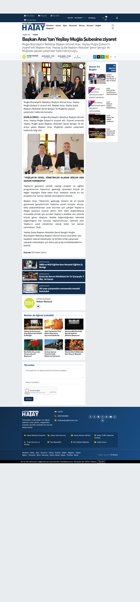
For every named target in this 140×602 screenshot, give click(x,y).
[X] (94, 417)
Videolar (44, 16)
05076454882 (63, 416)
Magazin (50, 28)
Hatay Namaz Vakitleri (82, 435)
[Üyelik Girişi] (116, 18)
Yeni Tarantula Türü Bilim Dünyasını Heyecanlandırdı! (53, 333)
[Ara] (113, 25)
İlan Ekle (56, 16)
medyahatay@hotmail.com (68, 420)
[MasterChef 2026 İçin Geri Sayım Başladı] (74, 345)
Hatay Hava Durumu (58, 435)
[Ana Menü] (113, 28)
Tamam (101, 462)
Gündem (50, 25)
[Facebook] (90, 417)
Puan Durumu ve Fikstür (32, 443)
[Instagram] (102, 417)
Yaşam (35, 35)
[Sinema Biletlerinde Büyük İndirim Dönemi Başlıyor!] (74, 324)
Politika (70, 455)
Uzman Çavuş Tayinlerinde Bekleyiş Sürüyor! (52, 354)
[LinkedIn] (106, 417)
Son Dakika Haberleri (81, 442)
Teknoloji (31, 455)
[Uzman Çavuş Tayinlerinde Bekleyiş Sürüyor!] (54, 345)
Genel (76, 455)
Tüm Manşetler (55, 442)
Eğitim (24, 455)
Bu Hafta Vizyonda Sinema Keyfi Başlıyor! (32, 354)
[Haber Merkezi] (29, 303)
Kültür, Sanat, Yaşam (57, 455)
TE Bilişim (114, 455)
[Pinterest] (98, 417)
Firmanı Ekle (31, 20)
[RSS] (102, 420)
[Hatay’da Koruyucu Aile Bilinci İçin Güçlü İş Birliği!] (33, 324)
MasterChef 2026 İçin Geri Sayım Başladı (74, 353)
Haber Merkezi (44, 301)
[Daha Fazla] (107, 57)
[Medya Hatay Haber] (33, 27)
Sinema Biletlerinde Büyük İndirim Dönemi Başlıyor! (73, 333)
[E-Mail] (38, 306)
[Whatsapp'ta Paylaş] (103, 57)
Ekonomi (73, 25)
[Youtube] (110, 417)
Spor (65, 25)
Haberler (26, 35)
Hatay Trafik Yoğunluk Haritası (104, 436)
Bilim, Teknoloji (42, 455)
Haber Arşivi (102, 442)
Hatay (58, 25)
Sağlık (98, 25)
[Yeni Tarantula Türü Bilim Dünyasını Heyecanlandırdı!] (54, 324)
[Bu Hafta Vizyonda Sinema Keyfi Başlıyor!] (33, 345)
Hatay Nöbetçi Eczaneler (36, 435)
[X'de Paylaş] (98, 57)
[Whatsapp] (114, 417)
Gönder (29, 399)
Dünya (82, 25)
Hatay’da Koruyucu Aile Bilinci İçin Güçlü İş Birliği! (33, 333)
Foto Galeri (30, 16)
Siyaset (90, 25)
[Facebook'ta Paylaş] (94, 57)
